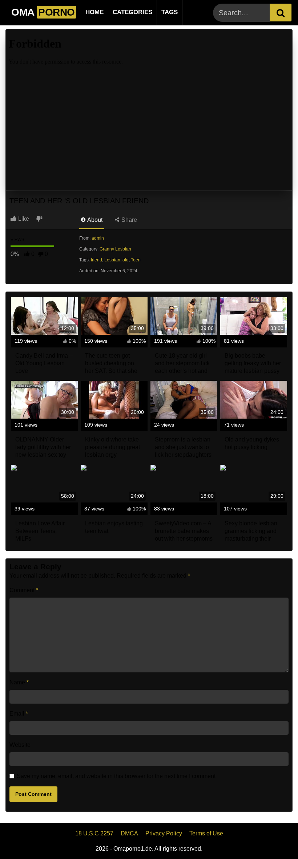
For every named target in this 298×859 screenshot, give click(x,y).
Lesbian (112, 259)
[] (280, 12)
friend (96, 259)
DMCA (129, 833)
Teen (136, 259)
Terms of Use (206, 833)
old (125, 259)
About (94, 220)
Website (20, 745)
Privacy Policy (163, 833)
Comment (23, 590)
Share (128, 220)
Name (19, 682)
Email (18, 714)
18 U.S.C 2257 (94, 833)
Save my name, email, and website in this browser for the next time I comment (116, 776)
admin (98, 238)
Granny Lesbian (115, 249)
